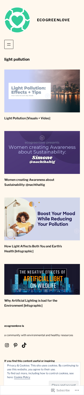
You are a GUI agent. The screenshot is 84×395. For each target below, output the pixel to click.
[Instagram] (6, 345)
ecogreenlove (53, 20)
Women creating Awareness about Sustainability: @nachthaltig (29, 182)
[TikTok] (24, 345)
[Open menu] (8, 44)
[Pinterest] (15, 345)
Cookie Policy (22, 377)
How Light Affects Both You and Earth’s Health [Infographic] (33, 248)
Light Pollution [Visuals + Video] (27, 118)
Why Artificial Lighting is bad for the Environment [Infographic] (30, 303)
